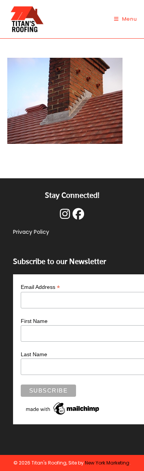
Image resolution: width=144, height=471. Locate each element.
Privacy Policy (31, 232)
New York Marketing (107, 463)
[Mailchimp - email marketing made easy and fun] (63, 408)
